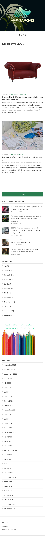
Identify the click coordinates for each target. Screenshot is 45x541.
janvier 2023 (8, 446)
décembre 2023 (10, 432)
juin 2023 (7, 441)
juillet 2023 (8, 437)
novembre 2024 (10, 410)
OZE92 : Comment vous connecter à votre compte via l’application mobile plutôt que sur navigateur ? (26, 230)
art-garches (12, 94)
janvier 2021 (8, 473)
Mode (6, 293)
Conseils (7, 275)
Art (5, 266)
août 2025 (8, 379)
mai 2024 (7, 414)
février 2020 (8, 495)
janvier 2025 (8, 405)
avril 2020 (8, 491)
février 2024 (8, 428)
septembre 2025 (10, 374)
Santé (6, 306)
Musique (7, 297)
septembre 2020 (10, 482)
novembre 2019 (10, 509)
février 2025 (8, 401)
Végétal (7, 315)
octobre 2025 (9, 370)
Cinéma (7, 270)
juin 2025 (7, 383)
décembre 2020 (10, 477)
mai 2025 (7, 387)
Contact (5, 527)
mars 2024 (8, 423)
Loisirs (6, 284)
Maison (7, 288)
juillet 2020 (8, 486)
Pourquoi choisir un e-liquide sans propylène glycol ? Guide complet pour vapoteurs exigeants (26, 218)
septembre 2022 (10, 450)
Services (7, 311)
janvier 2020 (8, 500)
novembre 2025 (10, 365)
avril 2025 (8, 392)
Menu (24, 35)
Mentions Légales (9, 530)
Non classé (8, 302)
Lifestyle (7, 280)
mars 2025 (8, 397)
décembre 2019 (10, 504)
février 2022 (8, 468)
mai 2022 (7, 464)
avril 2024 (8, 419)
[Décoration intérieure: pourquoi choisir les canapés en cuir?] (22, 89)
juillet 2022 (8, 455)
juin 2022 (7, 459)
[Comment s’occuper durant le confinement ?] (22, 150)
